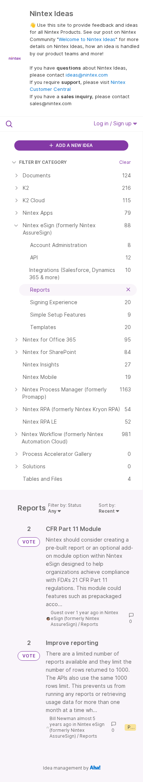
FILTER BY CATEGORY (43, 162)
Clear (125, 162)
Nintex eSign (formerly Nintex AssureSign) (84, 618)
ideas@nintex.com (87, 75)
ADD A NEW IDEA (74, 145)
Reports (89, 624)
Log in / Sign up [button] (113, 123)
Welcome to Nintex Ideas (87, 39)
